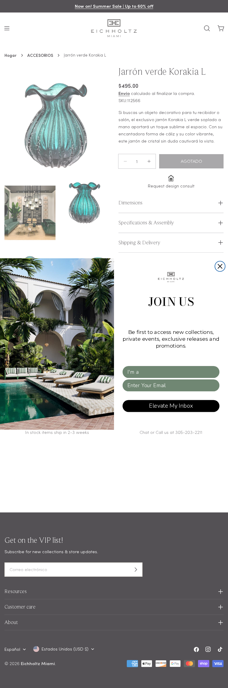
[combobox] (169, 372)
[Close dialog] (220, 266)
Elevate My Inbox (171, 406)
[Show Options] (214, 372)
